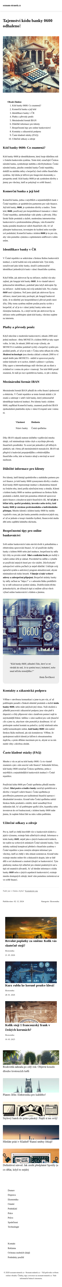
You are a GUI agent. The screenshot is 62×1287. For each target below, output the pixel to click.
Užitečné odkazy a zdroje (23, 139)
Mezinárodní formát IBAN (24, 120)
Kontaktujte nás (31, 891)
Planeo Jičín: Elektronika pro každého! (24, 1094)
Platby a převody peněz (22, 116)
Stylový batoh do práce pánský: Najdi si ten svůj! (30, 1118)
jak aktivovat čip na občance (27, 277)
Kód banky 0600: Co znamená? (26, 105)
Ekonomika (54, 901)
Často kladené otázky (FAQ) (25, 135)
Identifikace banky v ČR (23, 113)
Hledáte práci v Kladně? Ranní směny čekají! (27, 1141)
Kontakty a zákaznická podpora (26, 131)
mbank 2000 (47, 336)
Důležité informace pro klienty (26, 124)
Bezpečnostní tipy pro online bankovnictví (31, 128)
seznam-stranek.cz (12, 5)
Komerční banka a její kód (24, 109)
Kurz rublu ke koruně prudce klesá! (29, 985)
